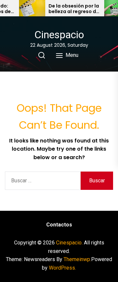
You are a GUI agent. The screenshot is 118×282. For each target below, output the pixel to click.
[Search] (41, 55)
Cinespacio (59, 34)
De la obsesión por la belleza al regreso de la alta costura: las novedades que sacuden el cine (74, 8)
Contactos (59, 225)
